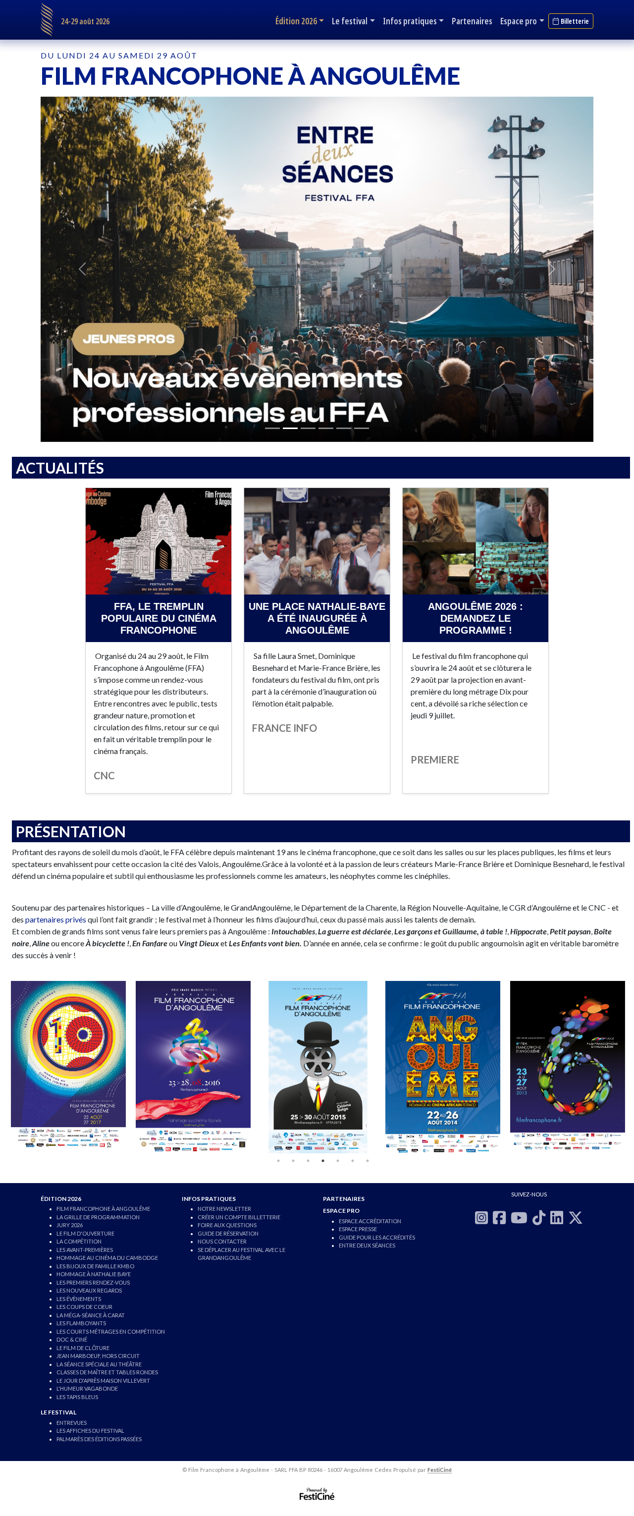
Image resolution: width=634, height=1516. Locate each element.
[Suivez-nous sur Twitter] (575, 1217)
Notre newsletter (224, 1208)
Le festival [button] (350, 21)
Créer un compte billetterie (239, 1217)
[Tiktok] (538, 1217)
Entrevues (71, 1422)
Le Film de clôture (82, 1348)
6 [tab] (353, 1161)
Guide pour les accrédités (377, 1237)
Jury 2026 (69, 1225)
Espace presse (358, 1229)
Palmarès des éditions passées (99, 1439)
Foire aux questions (227, 1225)
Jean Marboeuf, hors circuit (98, 1356)
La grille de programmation (98, 1217)
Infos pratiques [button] (410, 21)
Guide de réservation (228, 1233)
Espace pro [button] (518, 21)
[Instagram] (481, 1217)
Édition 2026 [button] (296, 21)
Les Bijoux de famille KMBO (95, 1266)
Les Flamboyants (81, 1323)
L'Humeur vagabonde (87, 1388)
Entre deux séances (367, 1245)
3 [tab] (308, 1161)
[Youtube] (519, 1217)
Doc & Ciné (71, 1339)
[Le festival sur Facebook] (499, 1217)
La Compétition (79, 1241)
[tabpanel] (68, 1067)
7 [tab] (367, 1161)
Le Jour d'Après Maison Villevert (103, 1380)
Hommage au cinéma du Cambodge (107, 1257)
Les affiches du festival (90, 1430)
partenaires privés (55, 919)
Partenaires (472, 21)
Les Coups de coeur (84, 1306)
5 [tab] (338, 1161)
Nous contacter (222, 1241)
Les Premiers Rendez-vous (93, 1282)
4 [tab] (323, 1161)
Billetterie (575, 21)
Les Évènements (78, 1299)
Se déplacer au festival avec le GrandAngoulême (241, 1253)
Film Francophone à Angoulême (103, 1208)
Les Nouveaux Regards (89, 1290)
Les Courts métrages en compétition (110, 1331)
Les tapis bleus (77, 1397)
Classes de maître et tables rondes (107, 1372)
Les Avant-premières (84, 1249)
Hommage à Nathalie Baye (93, 1274)
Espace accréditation (370, 1221)
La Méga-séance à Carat (90, 1315)
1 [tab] (278, 1161)
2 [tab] (293, 1161)
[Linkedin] (556, 1217)
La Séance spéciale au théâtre (99, 1364)
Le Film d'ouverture (85, 1233)
